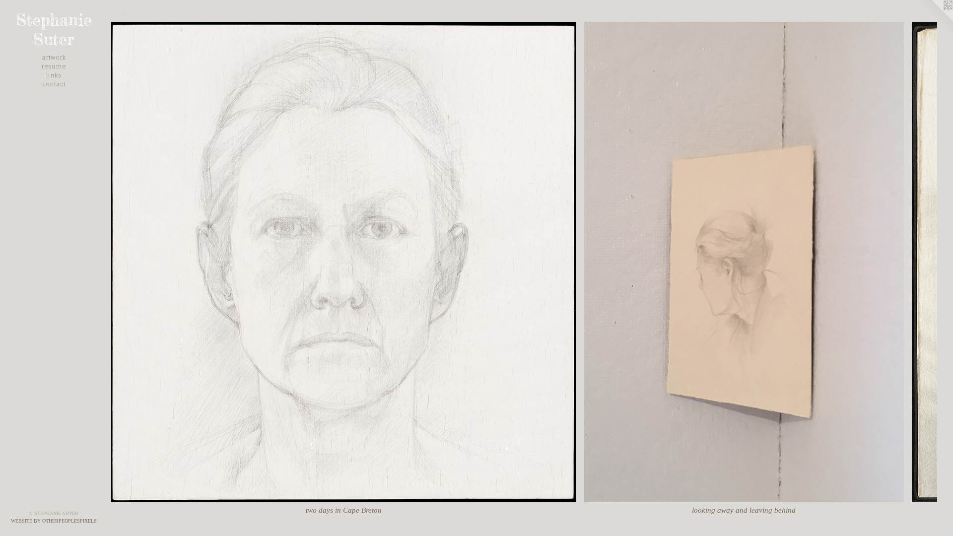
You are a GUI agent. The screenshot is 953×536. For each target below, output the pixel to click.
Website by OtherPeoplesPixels (54, 521)
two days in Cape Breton (344, 510)
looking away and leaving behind (744, 510)
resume (53, 66)
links (54, 75)
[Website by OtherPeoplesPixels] (933, 20)
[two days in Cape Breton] (343, 262)
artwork (54, 57)
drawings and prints (143, 14)
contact (54, 84)
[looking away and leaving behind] (744, 262)
